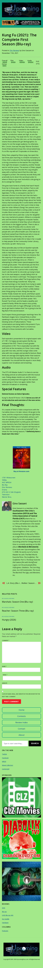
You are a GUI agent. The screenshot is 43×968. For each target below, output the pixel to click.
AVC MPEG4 (6, 482)
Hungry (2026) (9, 619)
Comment (5, 640)
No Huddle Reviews (8, 598)
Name (4, 666)
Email (5, 675)
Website (4, 683)
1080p (4, 480)
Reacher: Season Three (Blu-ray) (18, 610)
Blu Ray (5, 485)
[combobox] (15, 743)
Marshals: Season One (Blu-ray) (17, 601)
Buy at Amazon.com (21, 471)
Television (6, 495)
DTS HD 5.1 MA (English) (11, 492)
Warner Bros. (7, 497)
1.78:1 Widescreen (8, 478)
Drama (4, 490)
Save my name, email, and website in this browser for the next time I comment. (21, 695)
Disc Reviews (14, 50)
